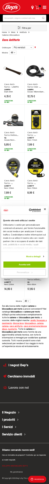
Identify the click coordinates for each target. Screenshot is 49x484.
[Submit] (43, 18)
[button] (32, 7)
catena (5, 326)
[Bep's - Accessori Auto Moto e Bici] (11, 7)
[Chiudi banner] (45, 210)
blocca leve (18, 323)
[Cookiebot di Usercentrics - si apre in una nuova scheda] (30, 210)
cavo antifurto (16, 326)
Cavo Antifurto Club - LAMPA (33, 87)
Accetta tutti (24, 264)
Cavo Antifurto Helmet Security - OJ (11, 135)
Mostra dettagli (33, 256)
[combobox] (24, 18)
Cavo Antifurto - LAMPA (11, 85)
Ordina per (6, 47)
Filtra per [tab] (26, 27)
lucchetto (12, 329)
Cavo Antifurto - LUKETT (32, 135)
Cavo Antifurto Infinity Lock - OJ (34, 279)
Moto (13, 32)
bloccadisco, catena (34, 323)
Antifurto (23, 32)
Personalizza (23, 272)
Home (4, 32)
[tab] (24, 412)
